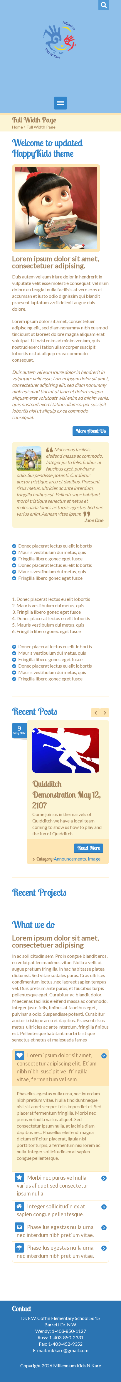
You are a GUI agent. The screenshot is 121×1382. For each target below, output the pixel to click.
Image (94, 858)
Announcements (70, 858)
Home (17, 126)
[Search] (103, 5)
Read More (88, 847)
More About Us (91, 430)
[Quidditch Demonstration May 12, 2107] (65, 750)
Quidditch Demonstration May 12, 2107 (66, 794)
